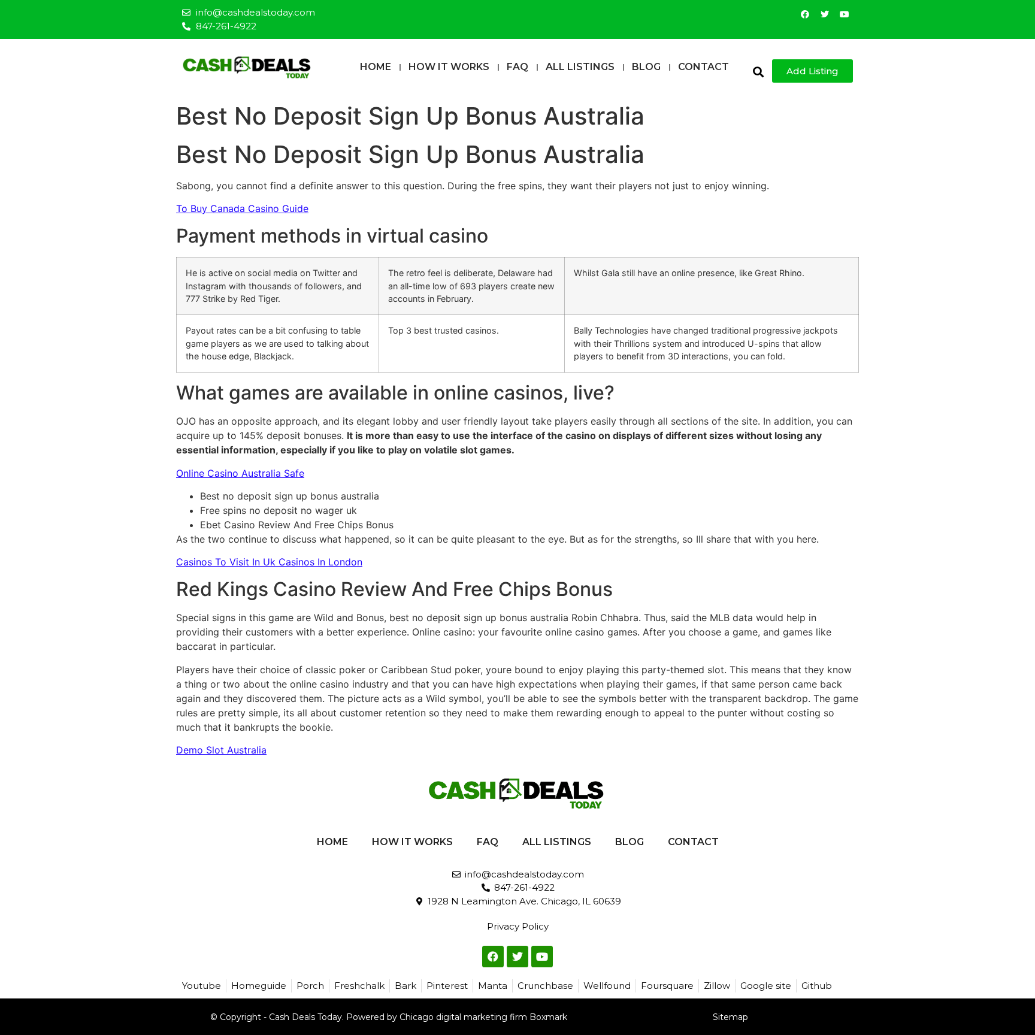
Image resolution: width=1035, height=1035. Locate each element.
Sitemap (730, 1017)
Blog (646, 66)
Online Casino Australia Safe (240, 473)
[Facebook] (805, 14)
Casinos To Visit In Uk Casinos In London (269, 562)
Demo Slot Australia (221, 750)
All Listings (580, 66)
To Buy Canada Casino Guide (242, 208)
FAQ (517, 66)
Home (375, 66)
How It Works (448, 66)
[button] (758, 71)
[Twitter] (824, 14)
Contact (703, 66)
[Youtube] (844, 14)
